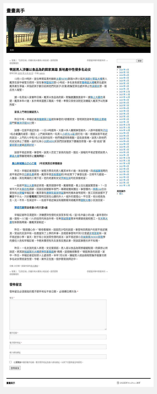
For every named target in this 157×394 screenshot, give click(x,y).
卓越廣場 (98, 170)
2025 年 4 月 (124, 113)
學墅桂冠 (49, 82)
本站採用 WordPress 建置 (130, 383)
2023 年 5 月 (124, 177)
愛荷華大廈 (16, 145)
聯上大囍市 (96, 97)
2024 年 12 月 (124, 125)
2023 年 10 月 (124, 163)
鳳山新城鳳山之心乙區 (24, 163)
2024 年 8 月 (124, 136)
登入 (121, 193)
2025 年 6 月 (124, 108)
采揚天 (95, 86)
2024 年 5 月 (124, 144)
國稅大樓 (85, 200)
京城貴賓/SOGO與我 (92, 236)
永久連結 (34, 266)
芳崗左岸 (66, 178)
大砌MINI (49, 141)
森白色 (25, 189)
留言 (12, 297)
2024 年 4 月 (124, 147)
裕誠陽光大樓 (31, 251)
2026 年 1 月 (124, 89)
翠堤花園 (19, 207)
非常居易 (94, 233)
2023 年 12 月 (124, 158)
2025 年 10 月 (124, 97)
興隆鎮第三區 (43, 119)
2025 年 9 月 (124, 100)
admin (42, 73)
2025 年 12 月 (124, 91)
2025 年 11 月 (124, 94)
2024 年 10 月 (124, 130)
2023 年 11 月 (124, 160)
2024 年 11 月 (124, 127)
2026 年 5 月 (124, 78)
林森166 (97, 189)
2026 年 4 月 (124, 80)
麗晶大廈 (14, 156)
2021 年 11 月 (124, 185)
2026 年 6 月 (124, 75)
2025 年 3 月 (124, 116)
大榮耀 (20, 192)
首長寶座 (56, 174)
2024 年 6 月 (124, 141)
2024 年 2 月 (124, 152)
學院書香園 (47, 251)
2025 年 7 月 (124, 105)
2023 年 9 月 (124, 166)
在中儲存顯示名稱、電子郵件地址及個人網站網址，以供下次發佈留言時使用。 (49, 362)
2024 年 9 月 (124, 133)
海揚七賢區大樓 (93, 78)
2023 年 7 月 (124, 171)
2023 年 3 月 (124, 182)
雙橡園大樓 (88, 82)
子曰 (105, 130)
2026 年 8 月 (124, 69)
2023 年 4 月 (124, 180)
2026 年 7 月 (124, 72)
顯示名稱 (14, 332)
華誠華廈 (66, 218)
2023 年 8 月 (124, 169)
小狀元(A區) (68, 133)
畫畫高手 (15, 10)
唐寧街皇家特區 (54, 192)
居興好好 (29, 145)
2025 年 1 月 (124, 122)
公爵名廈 (29, 174)
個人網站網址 (15, 352)
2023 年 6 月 (124, 174)
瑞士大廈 (29, 185)
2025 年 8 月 (124, 102)
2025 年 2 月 (124, 119)
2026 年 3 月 (124, 83)
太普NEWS (62, 78)
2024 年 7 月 (124, 138)
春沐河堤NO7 (24, 122)
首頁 (12, 49)
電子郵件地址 (16, 342)
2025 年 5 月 (124, 111)
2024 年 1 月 (124, 155)
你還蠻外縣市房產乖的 (97, 60)
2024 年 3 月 (124, 149)
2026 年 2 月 (124, 86)
